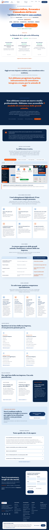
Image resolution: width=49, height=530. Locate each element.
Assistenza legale (29, 341)
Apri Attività (12, 2)
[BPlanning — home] (5, 2)
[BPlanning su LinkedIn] (5, 514)
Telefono (38, 481)
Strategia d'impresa (29, 358)
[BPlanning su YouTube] (2, 514)
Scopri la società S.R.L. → (23, 399)
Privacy (33, 513)
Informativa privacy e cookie (10, 527)
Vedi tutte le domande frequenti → (24, 461)
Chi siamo (33, 504)
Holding (4, 341)
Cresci (32, 1)
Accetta (43, 525)
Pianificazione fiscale (6, 358)
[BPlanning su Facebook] (7, 514)
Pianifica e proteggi (26, 2)
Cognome (38, 476)
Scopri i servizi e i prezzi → (7, 399)
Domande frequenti (35, 510)
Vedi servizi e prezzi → (6, 347)
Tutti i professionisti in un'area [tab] (10, 159)
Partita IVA (4, 338)
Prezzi (39, 1)
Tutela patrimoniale (26, 512)
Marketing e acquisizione (25, 520)
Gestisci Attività (18, 2)
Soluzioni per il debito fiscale (7, 361)
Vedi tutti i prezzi (37, 417)
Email (28, 481)
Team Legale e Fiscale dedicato (31, 344)
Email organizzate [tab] (31, 159)
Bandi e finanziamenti (6, 344)
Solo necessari (36, 525)
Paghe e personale (29, 339)
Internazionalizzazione (26, 516)
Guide (36, 1)
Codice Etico (34, 507)
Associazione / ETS (6, 342)
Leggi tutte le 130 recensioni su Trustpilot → (24, 58)
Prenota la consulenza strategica (37, 414)
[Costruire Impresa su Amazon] (10, 514)
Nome (28, 476)
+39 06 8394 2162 (43, 506)
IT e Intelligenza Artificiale (30, 361)
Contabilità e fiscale (29, 338)
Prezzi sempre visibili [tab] (40, 159)
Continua (30, 491)
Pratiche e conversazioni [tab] (22, 159)
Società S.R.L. (5, 339)
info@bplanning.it (43, 508)
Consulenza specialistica (7, 345)
